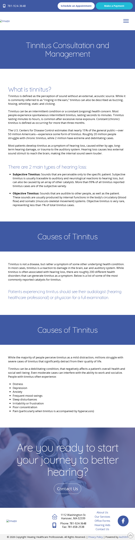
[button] (126, 21)
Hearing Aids (102, 525)
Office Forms (102, 521)
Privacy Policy (95, 537)
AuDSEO (123, 537)
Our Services (102, 516)
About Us (102, 512)
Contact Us (102, 529)
